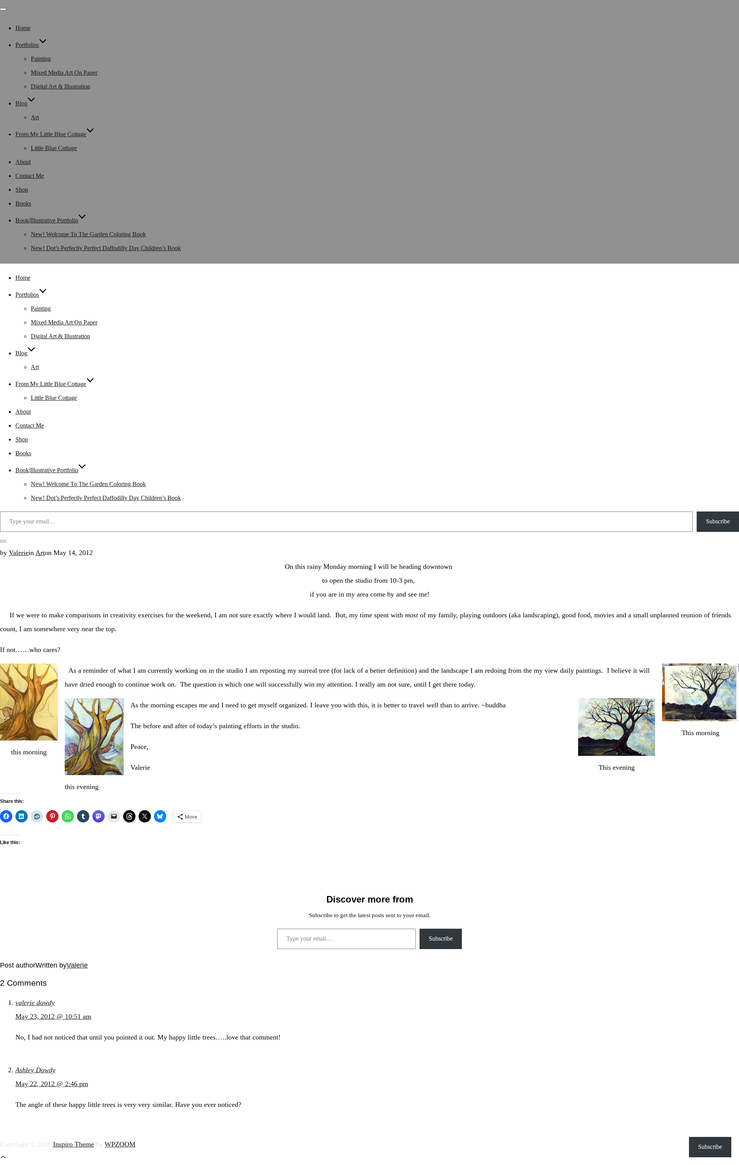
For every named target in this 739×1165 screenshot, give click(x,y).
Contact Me (29, 175)
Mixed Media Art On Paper (64, 72)
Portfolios (27, 45)
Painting (41, 58)
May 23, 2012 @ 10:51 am (53, 1016)
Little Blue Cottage (54, 148)
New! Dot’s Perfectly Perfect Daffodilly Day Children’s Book (106, 248)
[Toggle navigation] (3, 9)
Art (35, 117)
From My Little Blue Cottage (50, 134)
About (23, 162)
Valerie (18, 553)
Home (22, 28)
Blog (21, 103)
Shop (21, 189)
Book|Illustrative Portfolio (46, 220)
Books (23, 203)
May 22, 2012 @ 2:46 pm (51, 1084)
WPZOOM (120, 1144)
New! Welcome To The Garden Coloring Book (88, 234)
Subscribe (718, 521)
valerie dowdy (35, 1002)
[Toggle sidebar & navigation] (3, 541)
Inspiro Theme (73, 1144)
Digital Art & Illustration (60, 86)
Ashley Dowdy (35, 1070)
